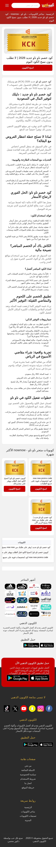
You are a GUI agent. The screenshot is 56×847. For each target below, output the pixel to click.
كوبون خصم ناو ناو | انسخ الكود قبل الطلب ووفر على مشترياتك (15, 481)
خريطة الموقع (28, 787)
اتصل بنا (28, 783)
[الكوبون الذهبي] (47, 5)
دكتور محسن (13, 841)
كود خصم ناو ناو (43, 81)
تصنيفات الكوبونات (28, 816)
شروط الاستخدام (28, 779)
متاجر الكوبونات (36, 14)
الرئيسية (50, 14)
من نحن (28, 766)
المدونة (28, 820)
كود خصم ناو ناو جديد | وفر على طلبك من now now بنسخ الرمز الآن (42, 520)
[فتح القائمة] (7, 5)
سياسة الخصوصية (28, 774)
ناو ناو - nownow (19, 14)
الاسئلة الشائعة (28, 770)
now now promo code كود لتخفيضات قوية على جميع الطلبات (41, 481)
